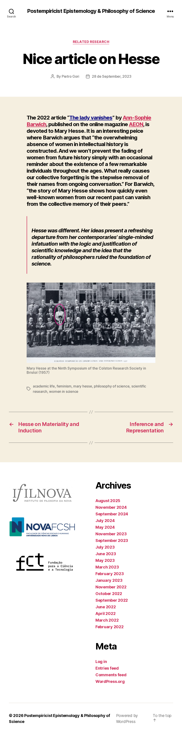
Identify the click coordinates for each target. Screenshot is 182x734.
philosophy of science (111, 386)
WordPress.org (110, 681)
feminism (64, 386)
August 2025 (107, 500)
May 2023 (105, 560)
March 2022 (107, 620)
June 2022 (105, 607)
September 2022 (111, 600)
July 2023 (105, 547)
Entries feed (107, 668)
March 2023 (107, 567)
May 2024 (105, 527)
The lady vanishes (90, 117)
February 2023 (109, 573)
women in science (63, 391)
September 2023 (111, 540)
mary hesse (82, 386)
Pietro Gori (70, 76)
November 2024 (111, 507)
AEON (136, 124)
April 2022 (105, 613)
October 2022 (108, 593)
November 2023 (111, 534)
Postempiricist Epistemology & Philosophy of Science (91, 11)
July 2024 (105, 520)
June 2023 (105, 553)
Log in (101, 661)
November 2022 (111, 587)
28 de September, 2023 (111, 76)
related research (91, 42)
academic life (44, 386)
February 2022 (109, 626)
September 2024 (111, 514)
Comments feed (111, 674)
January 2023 (109, 580)
